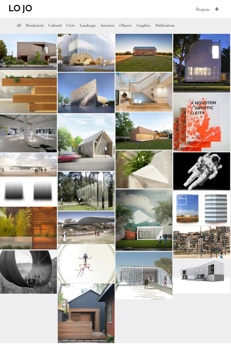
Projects (203, 9)
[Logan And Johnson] (216, 9)
